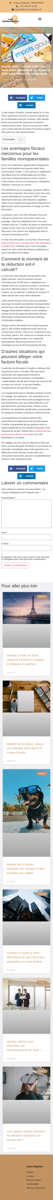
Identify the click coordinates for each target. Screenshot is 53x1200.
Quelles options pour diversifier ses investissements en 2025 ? (24, 1046)
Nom (4, 532)
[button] (40, 19)
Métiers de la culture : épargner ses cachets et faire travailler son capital (26, 868)
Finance (7, 79)
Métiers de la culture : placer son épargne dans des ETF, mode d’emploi (25, 748)
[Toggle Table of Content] (19, 139)
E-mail (5, 544)
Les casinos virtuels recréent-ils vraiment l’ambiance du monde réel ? (26, 1135)
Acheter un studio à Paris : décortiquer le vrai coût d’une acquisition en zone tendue (26, 957)
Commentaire (8, 498)
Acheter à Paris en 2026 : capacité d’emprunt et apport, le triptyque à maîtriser (26, 660)
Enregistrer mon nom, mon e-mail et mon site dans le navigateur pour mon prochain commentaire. (25, 558)
